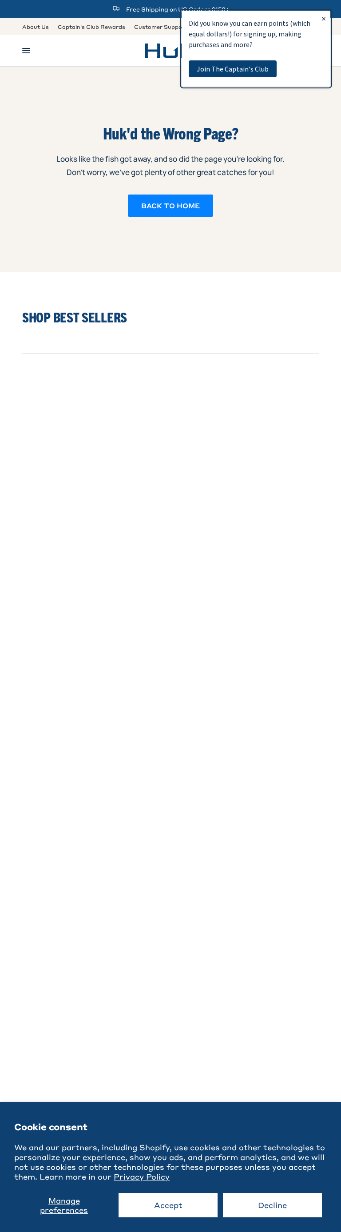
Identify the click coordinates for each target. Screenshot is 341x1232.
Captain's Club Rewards (91, 26)
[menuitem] (37, 27)
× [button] (323, 18)
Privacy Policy (142, 1176)
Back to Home (170, 205)
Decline (272, 1205)
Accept (168, 1205)
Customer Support (160, 26)
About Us (35, 26)
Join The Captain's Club (233, 68)
